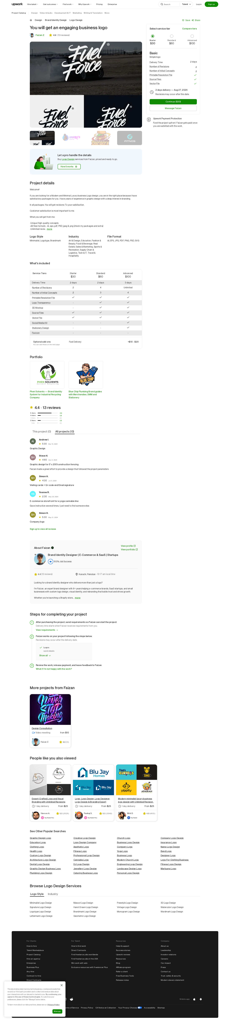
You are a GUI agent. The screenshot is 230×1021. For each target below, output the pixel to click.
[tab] (42, 431)
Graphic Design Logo (40, 838)
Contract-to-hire (34, 976)
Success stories (123, 950)
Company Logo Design (172, 838)
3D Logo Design (168, 903)
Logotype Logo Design (40, 911)
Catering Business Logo (85, 873)
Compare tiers (189, 28)
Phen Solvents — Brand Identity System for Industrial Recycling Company (46, 394)
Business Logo (124, 855)
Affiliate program (123, 967)
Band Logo (166, 851)
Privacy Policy (87, 1008)
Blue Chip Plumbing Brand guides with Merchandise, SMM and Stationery (85, 394)
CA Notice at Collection (105, 1008)
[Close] (62, 985)
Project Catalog (19, 13)
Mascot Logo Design (83, 903)
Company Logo (125, 847)
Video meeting (43, 732)
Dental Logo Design (40, 864)
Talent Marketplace (35, 950)
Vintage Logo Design (127, 907)
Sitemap (161, 1008)
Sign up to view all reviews (43, 529)
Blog (118, 963)
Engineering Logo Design (130, 864)
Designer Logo (168, 855)
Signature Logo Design (40, 907)
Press (163, 967)
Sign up (211, 4)
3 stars (33, 418)
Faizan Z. (40, 35)
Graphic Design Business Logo (45, 868)
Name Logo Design (170, 847)
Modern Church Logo (128, 860)
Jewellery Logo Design (85, 868)
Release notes (122, 980)
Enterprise (31, 963)
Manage (57, 1011)
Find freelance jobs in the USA (84, 959)
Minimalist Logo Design (41, 903)
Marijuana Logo (168, 868)
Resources (121, 959)
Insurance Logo (169, 842)
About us (165, 946)
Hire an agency (33, 959)
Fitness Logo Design (171, 864)
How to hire (32, 946)
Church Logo (123, 838)
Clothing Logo (37, 847)
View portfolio (128, 549)
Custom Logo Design (40, 855)
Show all (43, 655)
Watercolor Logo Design (172, 907)
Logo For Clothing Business (175, 860)
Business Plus (33, 967)
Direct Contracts (34, 980)
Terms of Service (71, 1008)
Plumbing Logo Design (41, 873)
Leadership (166, 950)
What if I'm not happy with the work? (54, 669)
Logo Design (68, 159)
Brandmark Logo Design (84, 911)
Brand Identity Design (56, 20)
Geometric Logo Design (84, 916)
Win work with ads (79, 963)
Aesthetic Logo (81, 847)
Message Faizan (173, 108)
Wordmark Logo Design (172, 911)
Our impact (166, 963)
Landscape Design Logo (129, 868)
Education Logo (38, 842)
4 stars (33, 415)
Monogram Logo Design (128, 911)
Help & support (122, 946)
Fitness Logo (80, 851)
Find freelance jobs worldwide (84, 954)
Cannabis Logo (81, 860)
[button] (44, 287)
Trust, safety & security (171, 976)
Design (38, 20)
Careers (164, 959)
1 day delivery (42, 806)
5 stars (33, 413)
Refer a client (122, 971)
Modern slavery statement (172, 980)
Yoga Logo (122, 851)
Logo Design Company (84, 842)
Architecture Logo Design (43, 860)
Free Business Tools (125, 976)
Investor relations (168, 954)
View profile (127, 546)
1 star (33, 423)
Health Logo (36, 851)
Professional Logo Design (86, 855)
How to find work (78, 946)
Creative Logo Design (84, 838)
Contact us (166, 971)
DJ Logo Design (81, 864)
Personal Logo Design (128, 873)
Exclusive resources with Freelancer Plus (89, 967)
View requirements (45, 630)
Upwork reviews (123, 954)
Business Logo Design (128, 842)
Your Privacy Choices (130, 1008)
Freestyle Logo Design (127, 903)
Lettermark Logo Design (41, 916)
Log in (199, 4)
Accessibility (149, 1008)
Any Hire (30, 971)
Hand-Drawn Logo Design (85, 907)
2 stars (33, 420)
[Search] (161, 4)
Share (197, 20)
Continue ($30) (173, 101)
